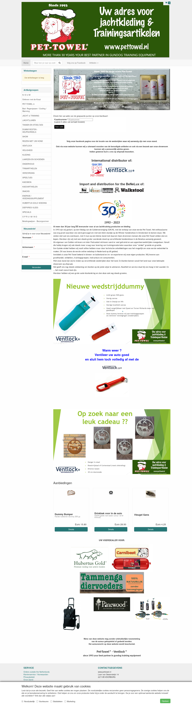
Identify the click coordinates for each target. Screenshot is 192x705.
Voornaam (26, 237)
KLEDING (26, 154)
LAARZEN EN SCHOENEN (33, 159)
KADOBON (26, 182)
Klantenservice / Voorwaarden (36, 674)
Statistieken (58, 701)
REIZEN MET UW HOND (32, 141)
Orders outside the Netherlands (37, 671)
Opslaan (165, 701)
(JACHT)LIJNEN (29, 120)
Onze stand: (29, 679)
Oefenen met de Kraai (31, 99)
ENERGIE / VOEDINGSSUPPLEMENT (33, 197)
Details (71, 529)
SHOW (25, 136)
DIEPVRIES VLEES (30, 207)
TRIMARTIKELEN (29, 168)
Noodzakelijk (29, 701)
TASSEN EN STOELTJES (32, 124)
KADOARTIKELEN (29, 186)
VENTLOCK (27, 145)
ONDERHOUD (28, 164)
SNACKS (26, 191)
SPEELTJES (27, 177)
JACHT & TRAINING (30, 115)
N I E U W (26, 95)
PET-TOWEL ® (28, 104)
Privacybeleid (29, 677)
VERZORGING (28, 173)
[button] (96, 610)
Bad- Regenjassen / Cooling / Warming (34, 109)
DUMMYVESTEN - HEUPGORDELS (30, 130)
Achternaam (27, 247)
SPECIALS (26, 212)
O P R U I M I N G (29, 216)
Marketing (71, 701)
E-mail (25, 256)
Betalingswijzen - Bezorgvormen (35, 221)
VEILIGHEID (27, 150)
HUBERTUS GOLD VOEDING (34, 203)
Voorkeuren (44, 701)
